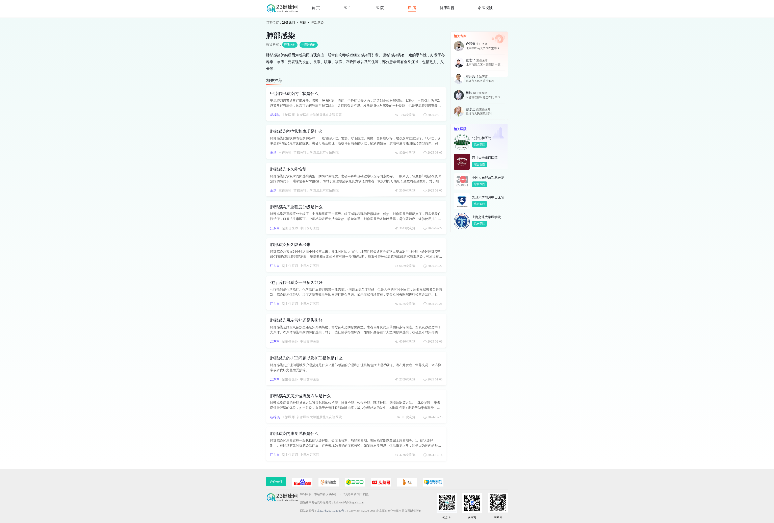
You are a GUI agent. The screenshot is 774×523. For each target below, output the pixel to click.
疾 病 (412, 8)
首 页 (316, 8)
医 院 (380, 8)
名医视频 (485, 8)
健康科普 (447, 8)
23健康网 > (290, 22)
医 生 (348, 8)
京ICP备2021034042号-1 (331, 510)
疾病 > (304, 22)
